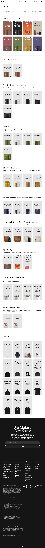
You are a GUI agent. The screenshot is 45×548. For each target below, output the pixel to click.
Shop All (4, 475)
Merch (4, 473)
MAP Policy (7, 536)
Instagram (37, 464)
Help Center (27, 470)
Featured (8, 11)
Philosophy (17, 468)
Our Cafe (17, 464)
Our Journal (18, 473)
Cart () (42, 1)
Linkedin (36, 468)
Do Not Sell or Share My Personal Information (9, 535)
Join (22, 446)
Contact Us (27, 466)
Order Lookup (28, 468)
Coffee (13, 11)
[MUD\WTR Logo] (22, 1)
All (3, 11)
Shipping (4, 536)
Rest (35, 11)
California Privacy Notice (6, 534)
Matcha (24, 11)
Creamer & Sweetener (8, 471)
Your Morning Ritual (7, 464)
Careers (27, 464)
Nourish (40, 11)
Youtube (36, 466)
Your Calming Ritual (7, 469)
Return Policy (28, 475)
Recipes (17, 466)
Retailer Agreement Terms (14, 536)
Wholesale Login (28, 477)
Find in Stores (6, 477)
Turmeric (30, 11)
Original (18, 11)
